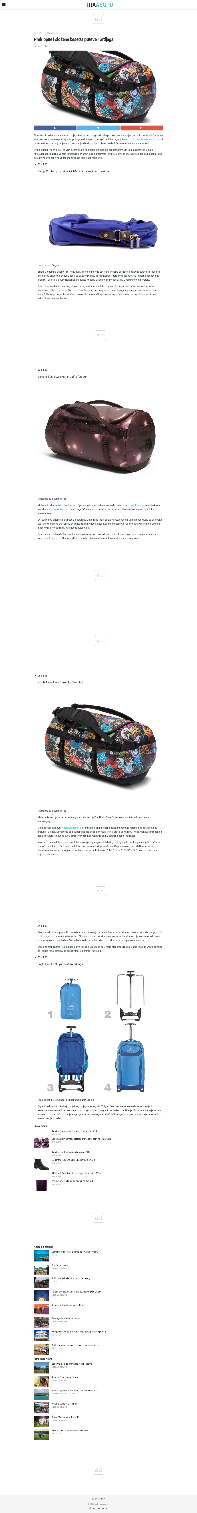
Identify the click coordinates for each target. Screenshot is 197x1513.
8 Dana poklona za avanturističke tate (70, 1430)
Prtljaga (49, 33)
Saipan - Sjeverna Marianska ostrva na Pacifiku (74, 1390)
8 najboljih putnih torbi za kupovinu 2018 (71, 1152)
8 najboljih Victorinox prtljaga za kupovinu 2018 (74, 1131)
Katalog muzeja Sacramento (65, 1318)
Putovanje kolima (58, 509)
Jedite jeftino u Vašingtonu (65, 1377)
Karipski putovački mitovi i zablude (68, 1305)
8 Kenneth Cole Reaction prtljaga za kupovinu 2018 (76, 1173)
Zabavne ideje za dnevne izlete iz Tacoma (72, 1364)
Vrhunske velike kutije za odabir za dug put (72, 1181)
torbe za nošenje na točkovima (145, 139)
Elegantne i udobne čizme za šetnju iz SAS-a (73, 1160)
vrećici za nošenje (71, 827)
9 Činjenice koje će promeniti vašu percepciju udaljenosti (79, 1331)
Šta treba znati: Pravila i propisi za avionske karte (75, 1345)
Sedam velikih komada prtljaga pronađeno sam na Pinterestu (81, 1139)
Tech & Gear (39, 33)
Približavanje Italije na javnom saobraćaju (71, 1278)
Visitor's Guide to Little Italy (64, 1404)
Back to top (98, 1499)
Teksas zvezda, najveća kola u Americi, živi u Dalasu (77, 1292)
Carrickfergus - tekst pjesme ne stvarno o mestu (75, 1252)
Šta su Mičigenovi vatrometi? (65, 1417)
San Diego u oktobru (61, 1265)
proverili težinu (135, 505)
